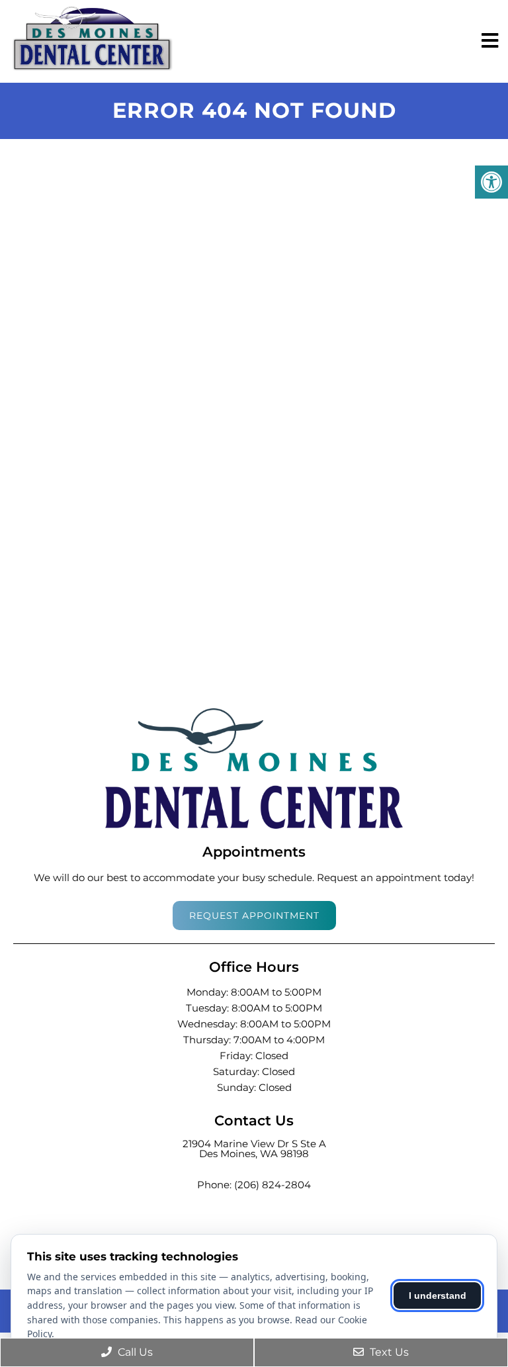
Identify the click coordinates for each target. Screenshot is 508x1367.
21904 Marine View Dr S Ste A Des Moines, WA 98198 (254, 1148)
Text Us (388, 1352)
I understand (437, 1295)
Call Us (134, 1352)
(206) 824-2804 (272, 1185)
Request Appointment (254, 915)
